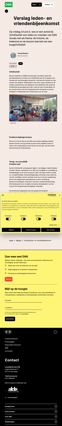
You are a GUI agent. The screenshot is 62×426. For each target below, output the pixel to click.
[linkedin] (9, 332)
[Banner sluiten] (59, 195)
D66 (21, 63)
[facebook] (6, 332)
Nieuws (18, 240)
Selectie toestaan (31, 230)
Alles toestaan (51, 230)
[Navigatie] (54, 332)
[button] (37, 5)
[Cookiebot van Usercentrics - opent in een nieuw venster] (49, 195)
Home (11, 240)
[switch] (23, 219)
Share (12, 66)
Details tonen (53, 225)
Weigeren (11, 230)
